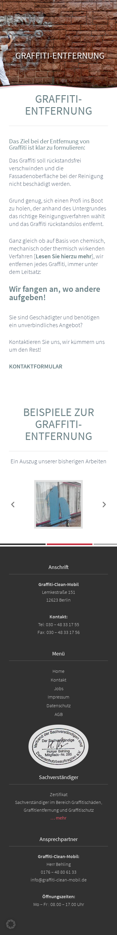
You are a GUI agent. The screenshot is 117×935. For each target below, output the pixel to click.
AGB (59, 714)
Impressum (58, 697)
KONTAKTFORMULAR (35, 366)
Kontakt (58, 680)
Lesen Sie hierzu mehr (64, 256)
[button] (12, 504)
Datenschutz (58, 705)
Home (58, 671)
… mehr (58, 818)
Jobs (58, 688)
